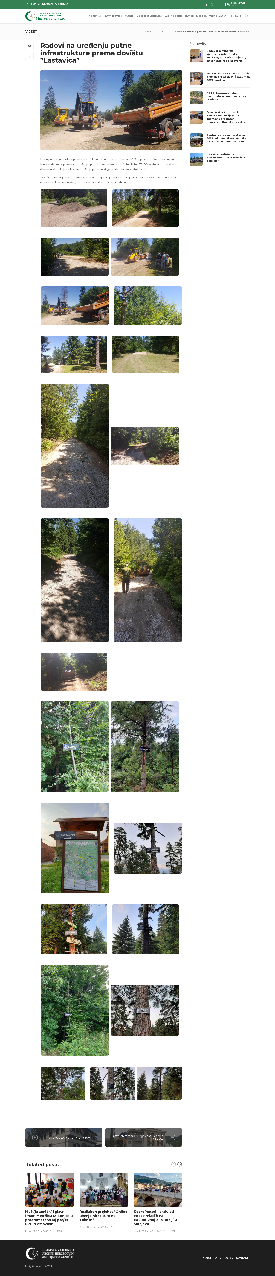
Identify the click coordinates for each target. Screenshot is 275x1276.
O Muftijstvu (224, 1257)
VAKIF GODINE (173, 16)
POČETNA (95, 16)
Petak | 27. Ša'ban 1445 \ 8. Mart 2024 (43, 1231)
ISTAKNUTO (163, 31)
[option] (49, 1202)
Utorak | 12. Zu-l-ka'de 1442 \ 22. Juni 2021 (154, 1231)
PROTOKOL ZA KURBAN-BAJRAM (67, 1137)
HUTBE (189, 16)
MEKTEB (201, 16)
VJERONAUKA (217, 16)
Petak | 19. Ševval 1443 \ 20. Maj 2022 (97, 1227)
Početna (149, 31)
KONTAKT (235, 16)
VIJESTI (129, 16)
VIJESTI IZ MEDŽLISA (149, 16)
